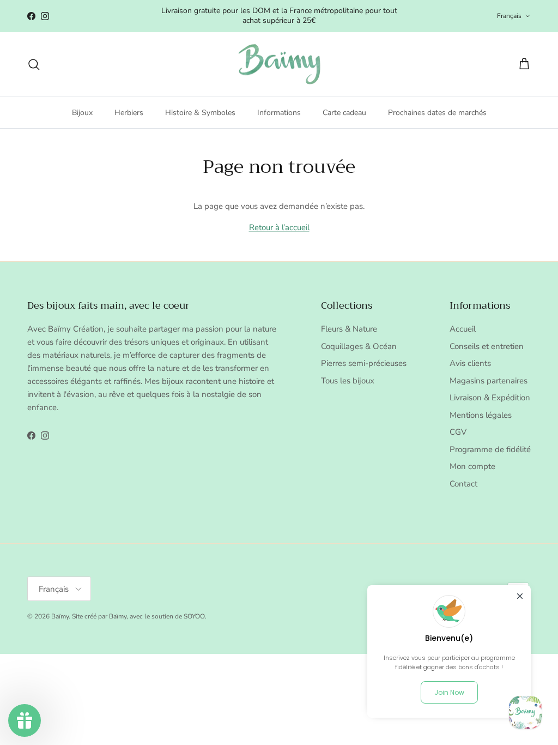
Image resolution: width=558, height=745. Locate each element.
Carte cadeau (344, 112)
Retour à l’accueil (279, 227)
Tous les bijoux (347, 380)
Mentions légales (481, 415)
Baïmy (60, 616)
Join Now (449, 692)
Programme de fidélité (490, 449)
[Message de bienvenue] (525, 712)
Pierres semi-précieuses (364, 363)
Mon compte (472, 466)
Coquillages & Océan (359, 346)
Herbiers (128, 112)
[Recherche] (33, 64)
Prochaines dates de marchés (437, 112)
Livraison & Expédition (490, 397)
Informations (279, 112)
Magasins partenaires (488, 380)
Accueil (463, 328)
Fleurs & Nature (349, 328)
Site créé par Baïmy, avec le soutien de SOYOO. (139, 616)
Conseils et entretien (487, 346)
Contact (463, 483)
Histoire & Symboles (200, 112)
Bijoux (82, 112)
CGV (458, 431)
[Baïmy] (279, 64)
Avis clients (470, 363)
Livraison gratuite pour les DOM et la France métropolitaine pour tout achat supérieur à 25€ (279, 15)
